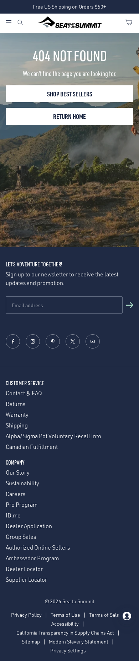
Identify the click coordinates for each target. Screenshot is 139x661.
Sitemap (31, 642)
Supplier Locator (26, 579)
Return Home (69, 116)
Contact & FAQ (24, 393)
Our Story (18, 472)
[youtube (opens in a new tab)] (93, 341)
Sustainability (22, 483)
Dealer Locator (24, 569)
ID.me (13, 515)
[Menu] (11, 23)
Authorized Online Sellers (38, 547)
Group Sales (21, 537)
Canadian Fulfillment (32, 447)
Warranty (17, 414)
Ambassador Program (32, 558)
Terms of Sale (104, 615)
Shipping (17, 425)
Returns (15, 404)
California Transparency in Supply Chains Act (65, 633)
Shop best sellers (69, 94)
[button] (129, 305)
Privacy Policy (26, 615)
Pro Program (21, 504)
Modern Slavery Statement (78, 642)
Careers (15, 494)
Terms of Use (65, 615)
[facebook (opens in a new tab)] (13, 341)
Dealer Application (29, 526)
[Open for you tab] (126, 616)
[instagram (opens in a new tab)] (33, 341)
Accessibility (65, 624)
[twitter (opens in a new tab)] (73, 341)
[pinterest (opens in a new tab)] (53, 341)
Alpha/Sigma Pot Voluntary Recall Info (53, 436)
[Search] (20, 23)
